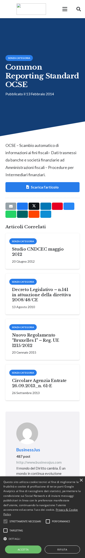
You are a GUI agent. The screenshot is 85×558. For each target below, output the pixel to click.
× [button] (81, 480)
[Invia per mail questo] (10, 206)
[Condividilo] (22, 206)
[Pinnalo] (57, 206)
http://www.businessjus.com (39, 462)
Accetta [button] (23, 549)
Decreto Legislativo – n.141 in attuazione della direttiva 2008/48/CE (41, 295)
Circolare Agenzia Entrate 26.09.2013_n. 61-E (39, 383)
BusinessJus (28, 449)
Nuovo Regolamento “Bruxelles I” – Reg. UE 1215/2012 (35, 340)
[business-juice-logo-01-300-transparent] (8, 9)
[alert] (42, 517)
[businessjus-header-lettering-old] (31, 9)
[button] (64, 9)
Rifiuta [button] (62, 549)
